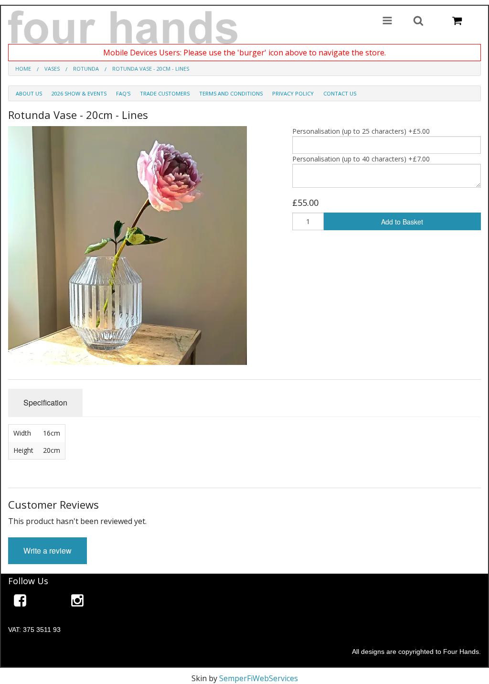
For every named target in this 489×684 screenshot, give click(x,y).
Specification (45, 402)
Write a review (47, 550)
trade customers (165, 93)
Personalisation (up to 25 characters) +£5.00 (361, 131)
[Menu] (387, 21)
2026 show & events (79, 93)
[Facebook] (20, 602)
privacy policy (293, 93)
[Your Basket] (457, 21)
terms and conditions (231, 93)
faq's (123, 93)
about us (29, 93)
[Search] (418, 21)
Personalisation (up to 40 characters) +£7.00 (361, 158)
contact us (339, 93)
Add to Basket (402, 221)
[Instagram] (77, 602)
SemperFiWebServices (258, 678)
